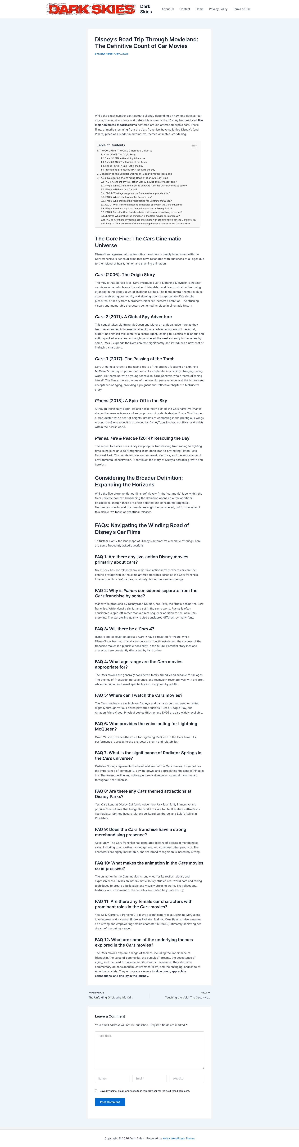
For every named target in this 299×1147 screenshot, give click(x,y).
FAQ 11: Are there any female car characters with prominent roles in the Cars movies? (151, 219)
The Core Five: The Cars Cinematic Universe (125, 150)
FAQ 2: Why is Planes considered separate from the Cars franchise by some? (146, 185)
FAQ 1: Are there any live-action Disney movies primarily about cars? (141, 181)
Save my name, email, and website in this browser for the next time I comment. (145, 1090)
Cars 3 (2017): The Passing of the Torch (126, 162)
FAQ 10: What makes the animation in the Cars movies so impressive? (143, 215)
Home (199, 9)
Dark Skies (146, 9)
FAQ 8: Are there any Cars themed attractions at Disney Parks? (138, 208)
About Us (168, 9)
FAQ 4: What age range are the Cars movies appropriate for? (138, 193)
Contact (185, 9)
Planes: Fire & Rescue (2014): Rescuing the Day (130, 169)
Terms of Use (242, 9)
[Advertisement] (149, 85)
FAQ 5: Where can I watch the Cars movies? (128, 197)
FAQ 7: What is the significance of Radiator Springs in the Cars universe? (143, 204)
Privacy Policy (218, 9)
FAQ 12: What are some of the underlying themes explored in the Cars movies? (148, 223)
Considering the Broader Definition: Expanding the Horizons (136, 173)
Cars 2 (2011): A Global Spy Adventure (125, 158)
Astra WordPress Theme (178, 1138)
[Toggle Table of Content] (192, 146)
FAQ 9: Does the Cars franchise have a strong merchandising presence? (143, 212)
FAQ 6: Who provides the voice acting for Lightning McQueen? (138, 200)
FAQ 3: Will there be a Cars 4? (121, 189)
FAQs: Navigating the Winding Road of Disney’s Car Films (134, 177)
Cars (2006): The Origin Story (119, 154)
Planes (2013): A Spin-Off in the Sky (124, 165)
